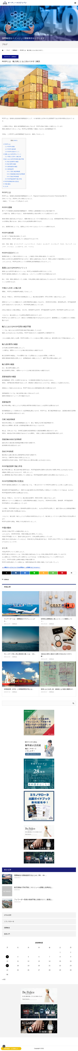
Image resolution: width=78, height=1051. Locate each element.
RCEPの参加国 (10, 149)
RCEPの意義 (10, 146)
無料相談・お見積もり (11, 1048)
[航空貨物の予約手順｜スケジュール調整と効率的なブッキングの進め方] (7, 891)
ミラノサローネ (9, 921)
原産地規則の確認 (11, 166)
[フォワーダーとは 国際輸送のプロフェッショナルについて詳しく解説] (20, 603)
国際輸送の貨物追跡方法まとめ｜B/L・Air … (30, 875)
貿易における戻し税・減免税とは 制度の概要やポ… (57, 689)
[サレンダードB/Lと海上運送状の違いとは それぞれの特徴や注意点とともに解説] (20, 639)
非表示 (15, 140)
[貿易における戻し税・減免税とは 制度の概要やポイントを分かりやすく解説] (57, 674)
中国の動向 (7, 184)
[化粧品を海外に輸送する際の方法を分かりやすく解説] (57, 639)
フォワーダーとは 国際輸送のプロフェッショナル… (19, 620)
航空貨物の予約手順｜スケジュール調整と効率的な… (33, 887)
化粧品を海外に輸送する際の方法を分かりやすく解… (56, 655)
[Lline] (34, 572)
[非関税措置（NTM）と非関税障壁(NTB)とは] (20, 674)
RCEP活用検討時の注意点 (11, 181)
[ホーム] (2, 50)
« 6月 (3, 979)
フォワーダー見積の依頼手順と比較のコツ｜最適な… (33, 899)
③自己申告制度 (13, 176)
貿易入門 (7, 934)
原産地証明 (9, 169)
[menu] (75, 3)
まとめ (5, 186)
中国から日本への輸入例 (13, 156)
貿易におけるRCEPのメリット (12, 154)
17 (7, 965)
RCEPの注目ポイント (12, 151)
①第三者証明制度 (13, 171)
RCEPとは (6, 144)
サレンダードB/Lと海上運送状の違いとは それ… (20, 654)
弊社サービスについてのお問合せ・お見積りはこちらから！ (22, 567)
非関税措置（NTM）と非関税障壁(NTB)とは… (19, 689)
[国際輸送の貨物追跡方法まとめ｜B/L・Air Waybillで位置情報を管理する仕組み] (7, 879)
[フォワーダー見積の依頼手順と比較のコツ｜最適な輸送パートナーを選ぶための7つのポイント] (7, 903)
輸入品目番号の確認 (11, 161)
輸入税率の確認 (10, 164)
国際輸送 (14, 56)
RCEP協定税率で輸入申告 (13, 179)
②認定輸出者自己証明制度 (16, 174)
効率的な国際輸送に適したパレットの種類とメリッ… (56, 620)
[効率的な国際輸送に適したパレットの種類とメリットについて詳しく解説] (57, 603)
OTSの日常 (7, 915)
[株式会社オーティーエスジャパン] (15, 2)
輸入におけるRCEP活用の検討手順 (13, 159)
